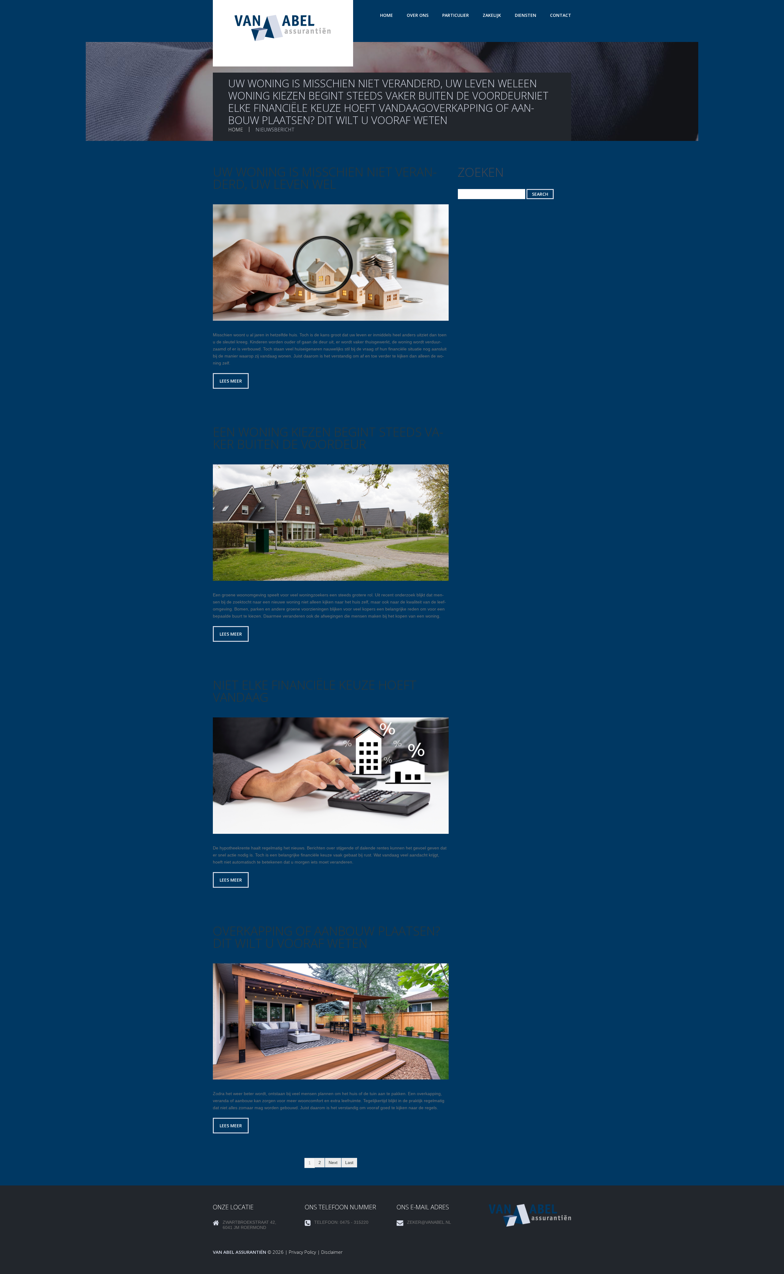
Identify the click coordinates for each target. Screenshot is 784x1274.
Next (333, 1162)
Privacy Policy (302, 1252)
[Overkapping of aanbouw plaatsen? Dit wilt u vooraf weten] (331, 1021)
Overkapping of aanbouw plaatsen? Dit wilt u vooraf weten (326, 936)
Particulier (455, 15)
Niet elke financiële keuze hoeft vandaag (315, 690)
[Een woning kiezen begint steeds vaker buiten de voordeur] (331, 522)
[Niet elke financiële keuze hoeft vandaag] (331, 775)
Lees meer (231, 381)
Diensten (525, 15)
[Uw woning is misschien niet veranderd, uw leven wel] (331, 262)
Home (386, 15)
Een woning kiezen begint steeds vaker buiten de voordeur (328, 437)
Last (349, 1162)
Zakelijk (492, 15)
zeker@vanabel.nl (429, 1222)
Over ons (417, 15)
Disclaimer (332, 1252)
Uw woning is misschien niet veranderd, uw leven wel (325, 177)
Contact (560, 15)
